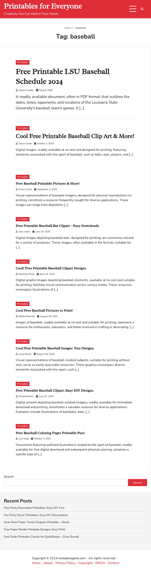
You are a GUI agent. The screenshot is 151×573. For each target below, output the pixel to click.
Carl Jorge (24, 438)
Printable (22, 62)
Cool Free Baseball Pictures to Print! (44, 310)
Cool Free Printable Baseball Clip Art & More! (75, 136)
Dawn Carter (25, 143)
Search (9, 477)
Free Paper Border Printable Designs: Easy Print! (34, 529)
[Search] (142, 9)
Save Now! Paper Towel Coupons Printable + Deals (36, 522)
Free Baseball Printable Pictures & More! (48, 183)
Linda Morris (25, 354)
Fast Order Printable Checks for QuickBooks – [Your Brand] (41, 537)
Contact (113, 563)
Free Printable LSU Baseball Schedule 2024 (63, 76)
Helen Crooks (26, 90)
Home (36, 563)
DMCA (100, 563)
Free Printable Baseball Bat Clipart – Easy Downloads (57, 225)
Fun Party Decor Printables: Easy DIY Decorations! (36, 515)
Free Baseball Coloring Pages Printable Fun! (50, 432)
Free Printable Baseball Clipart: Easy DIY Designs (55, 390)
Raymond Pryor (26, 274)
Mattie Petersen (27, 316)
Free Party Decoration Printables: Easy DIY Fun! (34, 508)
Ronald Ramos (26, 396)
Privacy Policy (65, 563)
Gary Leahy (24, 231)
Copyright (85, 563)
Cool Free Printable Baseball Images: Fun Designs (55, 348)
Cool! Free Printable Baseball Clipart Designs (51, 268)
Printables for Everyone (43, 6)
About (47, 563)
